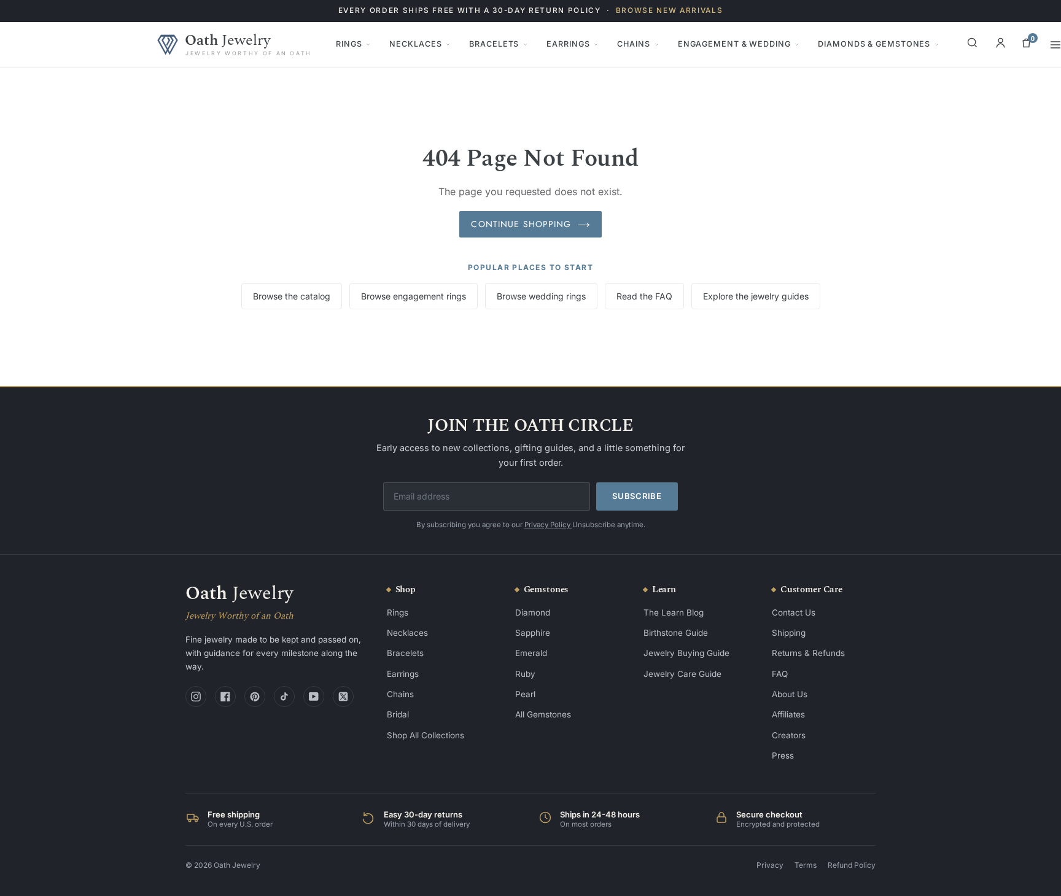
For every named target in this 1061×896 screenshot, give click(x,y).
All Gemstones (543, 714)
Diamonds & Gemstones (874, 43)
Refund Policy (852, 865)
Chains (633, 43)
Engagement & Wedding (734, 43)
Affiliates (788, 714)
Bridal (398, 714)
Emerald (531, 653)
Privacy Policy (548, 524)
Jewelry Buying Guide (686, 653)
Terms (806, 865)
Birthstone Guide (675, 633)
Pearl (525, 694)
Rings (349, 43)
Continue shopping (521, 224)
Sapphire (532, 633)
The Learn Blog (673, 612)
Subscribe (637, 496)
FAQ (780, 674)
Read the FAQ (644, 296)
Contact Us (793, 612)
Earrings (567, 43)
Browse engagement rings (413, 296)
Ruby (525, 674)
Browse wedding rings (541, 296)
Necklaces (415, 43)
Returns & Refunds (808, 653)
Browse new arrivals (669, 10)
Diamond (532, 612)
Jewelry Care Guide (682, 674)
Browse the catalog (291, 296)
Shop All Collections (425, 735)
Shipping (789, 633)
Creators (789, 735)
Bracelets (494, 43)
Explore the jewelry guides (756, 296)
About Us (789, 694)
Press (783, 755)
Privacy (769, 865)
